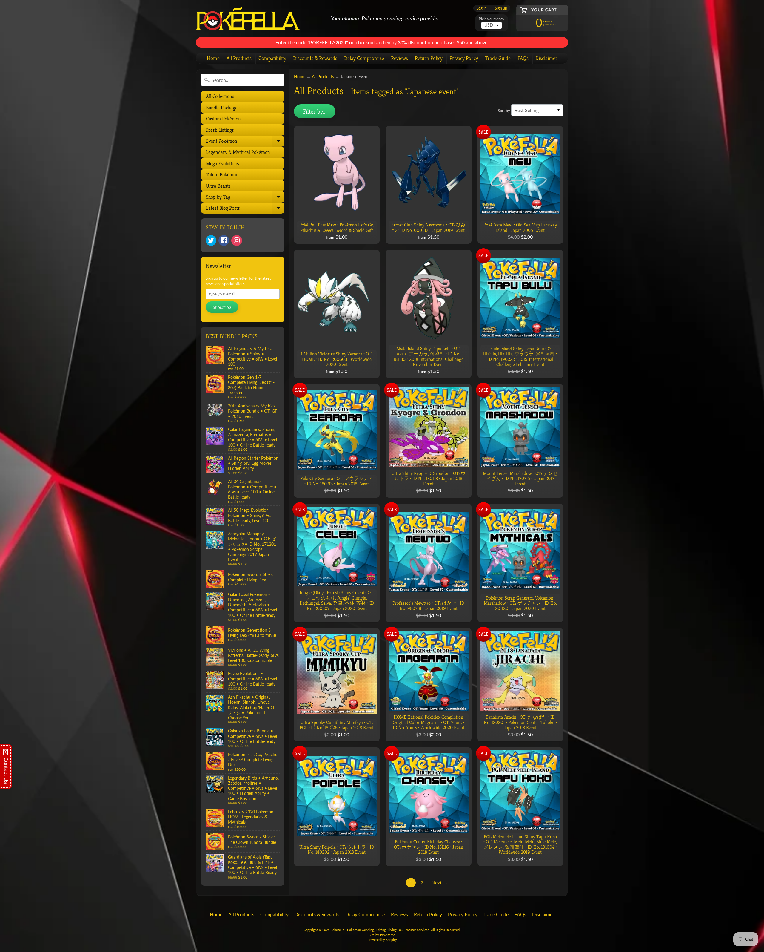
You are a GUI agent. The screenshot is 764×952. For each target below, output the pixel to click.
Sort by (504, 110)
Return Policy (429, 58)
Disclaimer (546, 58)
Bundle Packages (223, 107)
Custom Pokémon (223, 118)
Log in (481, 8)
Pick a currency (491, 19)
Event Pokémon (244, 142)
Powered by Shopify (382, 940)
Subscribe (222, 307)
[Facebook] (223, 240)
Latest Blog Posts (244, 209)
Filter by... (314, 111)
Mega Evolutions (222, 163)
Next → (440, 882)
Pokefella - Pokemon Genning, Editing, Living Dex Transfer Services (379, 930)
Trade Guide (498, 58)
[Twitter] (211, 240)
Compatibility (272, 58)
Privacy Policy (463, 58)
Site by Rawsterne (382, 935)
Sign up (501, 8)
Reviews (399, 58)
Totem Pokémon (222, 174)
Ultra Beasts (218, 186)
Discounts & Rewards (315, 58)
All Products (239, 58)
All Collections (220, 96)
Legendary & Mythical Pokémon (238, 152)
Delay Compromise (364, 58)
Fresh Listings (220, 130)
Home (213, 58)
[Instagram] (236, 240)
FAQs (523, 58)
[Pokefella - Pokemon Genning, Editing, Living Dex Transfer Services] (248, 18)
